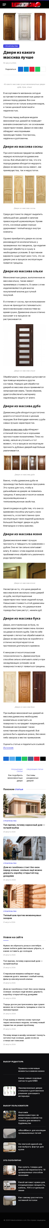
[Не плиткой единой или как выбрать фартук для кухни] (9, 1147)
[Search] (45, 4)
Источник (8, 747)
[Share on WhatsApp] (37, 69)
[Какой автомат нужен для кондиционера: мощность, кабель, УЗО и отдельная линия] (9, 1185)
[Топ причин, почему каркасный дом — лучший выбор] (24, 806)
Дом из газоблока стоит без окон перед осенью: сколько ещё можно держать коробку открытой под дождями (24, 992)
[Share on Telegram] (26, 69)
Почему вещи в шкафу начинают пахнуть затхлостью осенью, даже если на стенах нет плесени (24, 1038)
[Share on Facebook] (20, 69)
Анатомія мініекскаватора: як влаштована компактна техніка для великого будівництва (30, 1117)
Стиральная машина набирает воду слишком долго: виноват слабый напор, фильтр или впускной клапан (23, 976)
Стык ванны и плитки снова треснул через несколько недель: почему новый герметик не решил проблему (24, 1022)
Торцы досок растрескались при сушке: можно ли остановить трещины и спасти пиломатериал (24, 1007)
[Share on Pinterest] (31, 69)
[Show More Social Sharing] (43, 69)
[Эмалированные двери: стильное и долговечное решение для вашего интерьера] (9, 1091)
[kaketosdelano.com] (26, 4)
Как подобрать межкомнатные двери (15, 778)
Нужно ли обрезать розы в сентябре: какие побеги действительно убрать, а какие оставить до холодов (23, 948)
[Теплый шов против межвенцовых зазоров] (24, 896)
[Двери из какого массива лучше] (24, 26)
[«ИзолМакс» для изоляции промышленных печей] (9, 1133)
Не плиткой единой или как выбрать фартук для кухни (31, 1147)
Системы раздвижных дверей (32, 778)
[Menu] (4, 4)
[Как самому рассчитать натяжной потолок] (9, 1201)
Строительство (11, 46)
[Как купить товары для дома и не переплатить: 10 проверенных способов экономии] (9, 1170)
